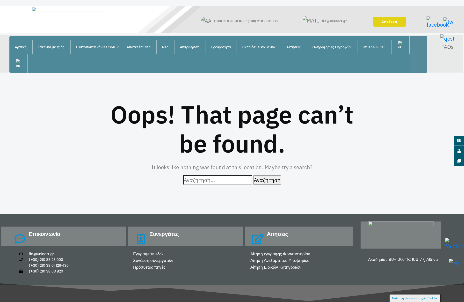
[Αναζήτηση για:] (217, 180)
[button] (389, 22)
